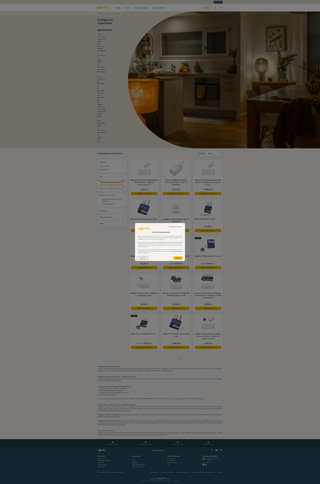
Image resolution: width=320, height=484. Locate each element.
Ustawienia (142, 258)
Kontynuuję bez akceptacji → (175, 226)
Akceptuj (178, 258)
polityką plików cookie (177, 251)
